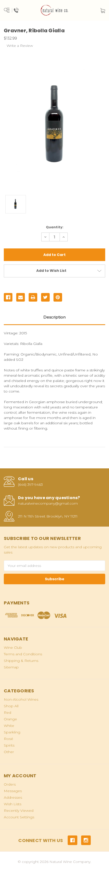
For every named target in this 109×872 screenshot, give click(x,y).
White (9, 725)
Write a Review (20, 45)
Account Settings (19, 817)
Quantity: (54, 227)
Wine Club (13, 647)
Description (54, 317)
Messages (13, 791)
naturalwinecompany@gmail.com (48, 503)
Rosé (8, 738)
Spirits (9, 745)
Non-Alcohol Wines (21, 699)
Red (7, 712)
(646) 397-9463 (30, 484)
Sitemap (11, 667)
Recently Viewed (18, 810)
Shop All (11, 706)
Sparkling (12, 732)
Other (9, 752)
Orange (10, 719)
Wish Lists (12, 804)
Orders (10, 784)
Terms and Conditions (23, 654)
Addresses (13, 797)
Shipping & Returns (21, 660)
